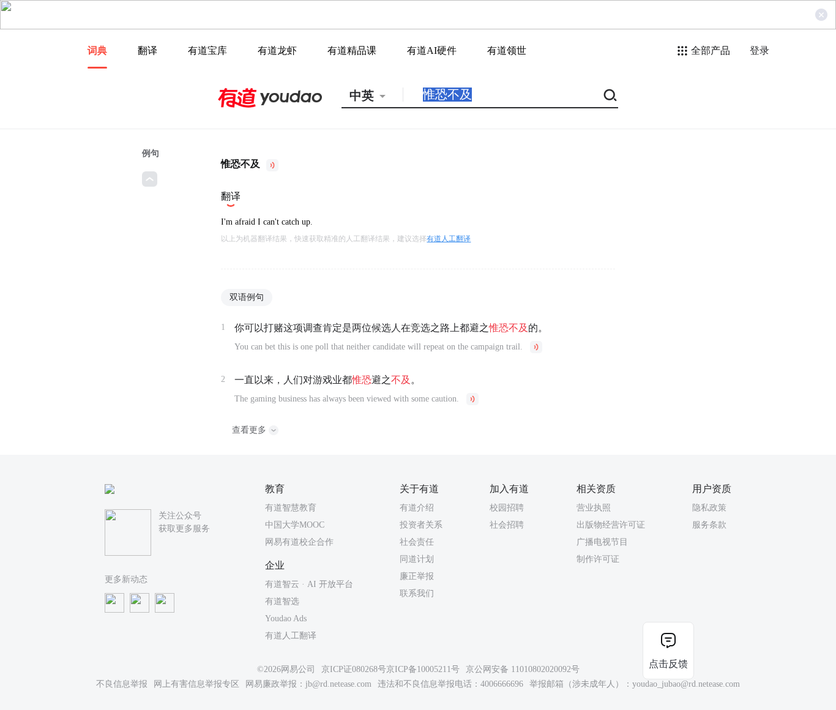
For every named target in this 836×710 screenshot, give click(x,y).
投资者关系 (421, 524)
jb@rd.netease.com (338, 684)
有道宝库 (207, 50)
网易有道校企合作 (299, 542)
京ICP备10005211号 (423, 669)
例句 (150, 153)
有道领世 (506, 50)
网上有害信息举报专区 (196, 684)
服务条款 (709, 524)
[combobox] (372, 95)
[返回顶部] (149, 179)
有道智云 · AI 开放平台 (309, 584)
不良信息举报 (121, 684)
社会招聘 (507, 524)
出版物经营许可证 (611, 524)
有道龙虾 (277, 50)
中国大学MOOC (294, 524)
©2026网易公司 (286, 669)
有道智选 (282, 601)
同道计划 (417, 559)
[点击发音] (272, 165)
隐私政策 (709, 507)
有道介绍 (417, 507)
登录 (759, 50)
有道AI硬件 (432, 50)
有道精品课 (351, 50)
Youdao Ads (286, 618)
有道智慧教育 (290, 507)
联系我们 (417, 593)
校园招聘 (507, 507)
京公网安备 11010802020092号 (523, 669)
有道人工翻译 (449, 238)
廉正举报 (417, 576)
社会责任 (417, 542)
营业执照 (594, 507)
